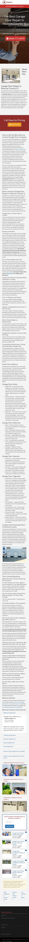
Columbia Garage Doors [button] (9, 735)
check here (16, 703)
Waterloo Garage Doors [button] (9, 712)
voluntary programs (19, 149)
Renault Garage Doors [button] (9, 742)
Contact (3, 927)
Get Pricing (9, 826)
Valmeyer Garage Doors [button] (9, 739)
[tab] (14, 712)
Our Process (4, 924)
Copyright (8, 941)
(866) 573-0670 (18, 6)
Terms (3, 941)
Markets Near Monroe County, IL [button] (14, 895)
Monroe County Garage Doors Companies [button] (14, 751)
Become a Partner (5, 934)
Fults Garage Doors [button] (8, 746)
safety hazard (9, 273)
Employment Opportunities (8, 918)
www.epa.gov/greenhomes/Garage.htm (12, 707)
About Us (3, 915)
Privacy (25, 939)
